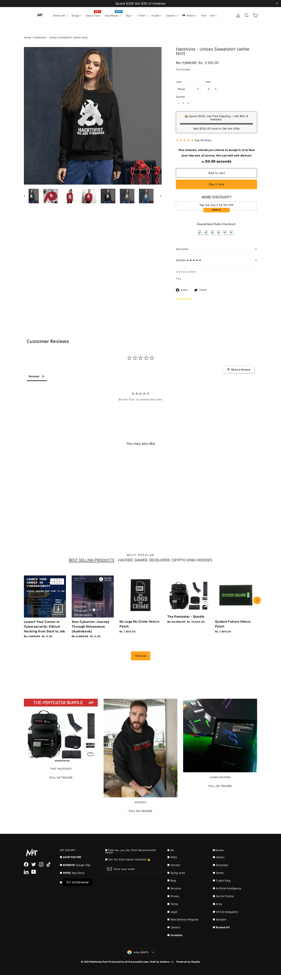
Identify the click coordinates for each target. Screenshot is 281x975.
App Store (73, 872)
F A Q (178, 278)
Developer (222, 864)
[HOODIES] (141, 748)
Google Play (83, 864)
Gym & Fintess (225, 896)
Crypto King (223, 880)
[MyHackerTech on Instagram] (41, 864)
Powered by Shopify (188, 961)
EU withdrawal (78, 882)
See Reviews (203, 140)
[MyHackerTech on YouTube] (33, 872)
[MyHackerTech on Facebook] (26, 864)
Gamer (220, 872)
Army (219, 903)
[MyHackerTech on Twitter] (33, 864)
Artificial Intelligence (228, 888)
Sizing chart (178, 872)
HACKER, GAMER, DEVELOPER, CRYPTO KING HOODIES (165, 560)
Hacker (220, 857)
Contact (175, 864)
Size (208, 82)
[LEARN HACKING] (220, 735)
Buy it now (216, 184)
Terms (174, 903)
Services (176, 888)
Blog (173, 880)
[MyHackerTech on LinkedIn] (26, 872)
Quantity (180, 97)
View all (140, 656)
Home (27, 37)
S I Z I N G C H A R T (186, 272)
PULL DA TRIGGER (60, 777)
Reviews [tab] (34, 376)
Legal (174, 911)
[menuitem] (60, 15)
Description (182, 249)
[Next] (257, 600)
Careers (175, 927)
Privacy (175, 896)
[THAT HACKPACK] (61, 731)
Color (179, 82)
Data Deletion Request (185, 919)
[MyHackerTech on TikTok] (48, 864)
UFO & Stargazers (227, 911)
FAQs (174, 857)
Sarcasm (221, 919)
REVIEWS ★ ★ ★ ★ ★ (188, 260)
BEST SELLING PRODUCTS (91, 560)
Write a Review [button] (240, 369)
